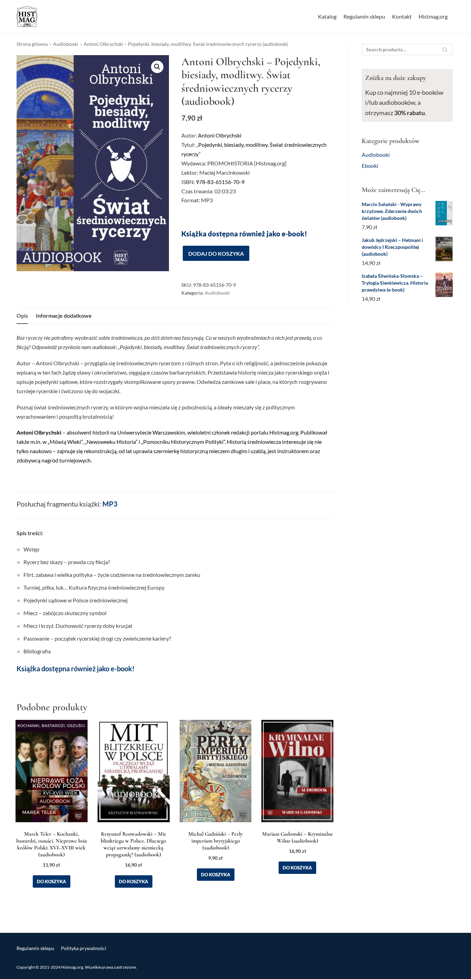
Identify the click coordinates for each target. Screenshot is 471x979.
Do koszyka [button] (51, 881)
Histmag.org (433, 16)
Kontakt (402, 16)
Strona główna (32, 44)
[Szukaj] (445, 49)
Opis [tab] (22, 315)
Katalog (327, 16)
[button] (157, 67)
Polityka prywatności (83, 948)
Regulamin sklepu (364, 16)
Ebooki (370, 165)
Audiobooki (65, 44)
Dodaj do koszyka (216, 253)
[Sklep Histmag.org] (27, 16)
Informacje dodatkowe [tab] (64, 315)
